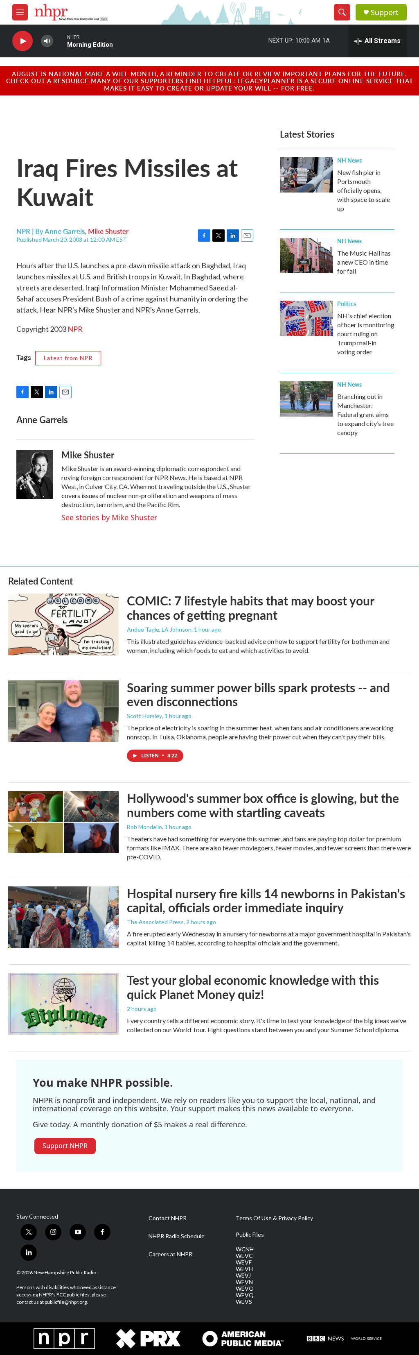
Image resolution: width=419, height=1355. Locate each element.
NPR (75, 328)
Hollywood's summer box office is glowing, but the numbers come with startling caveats (263, 805)
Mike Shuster (108, 231)
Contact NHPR (168, 1218)
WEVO (245, 1288)
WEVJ (243, 1275)
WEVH (244, 1269)
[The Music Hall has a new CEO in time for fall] (306, 255)
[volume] (47, 41)
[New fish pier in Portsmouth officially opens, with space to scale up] (306, 175)
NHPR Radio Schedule (177, 1236)
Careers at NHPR (170, 1254)
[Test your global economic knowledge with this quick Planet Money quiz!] (63, 1003)
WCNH (245, 1249)
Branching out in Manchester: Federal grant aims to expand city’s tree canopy (365, 414)
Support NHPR (65, 1145)
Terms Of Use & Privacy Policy (274, 1218)
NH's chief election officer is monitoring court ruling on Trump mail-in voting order (365, 334)
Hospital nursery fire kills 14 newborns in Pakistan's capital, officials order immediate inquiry (266, 900)
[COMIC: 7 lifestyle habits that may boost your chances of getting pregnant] (63, 624)
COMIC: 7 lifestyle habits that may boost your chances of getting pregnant (250, 607)
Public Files (250, 1234)
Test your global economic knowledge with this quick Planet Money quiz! (253, 987)
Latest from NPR (68, 357)
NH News (349, 160)
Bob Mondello (144, 826)
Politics (346, 303)
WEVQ (245, 1295)
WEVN (244, 1282)
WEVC (244, 1256)
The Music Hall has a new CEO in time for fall (364, 262)
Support (385, 12)
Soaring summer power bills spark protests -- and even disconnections (258, 694)
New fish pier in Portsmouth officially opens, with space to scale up (363, 190)
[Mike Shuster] (34, 474)
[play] (22, 41)
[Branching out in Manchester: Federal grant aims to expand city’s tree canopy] (306, 399)
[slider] (60, 40)
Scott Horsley (144, 715)
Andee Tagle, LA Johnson (159, 629)
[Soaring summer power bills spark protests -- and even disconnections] (63, 711)
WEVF (244, 1262)
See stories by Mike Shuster (109, 517)
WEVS (244, 1301)
